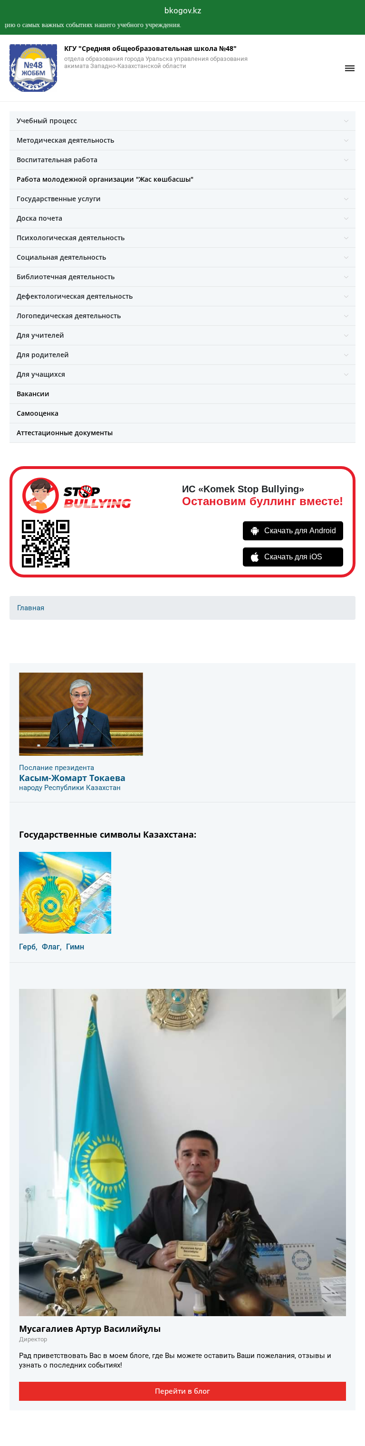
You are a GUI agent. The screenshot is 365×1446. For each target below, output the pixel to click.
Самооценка (37, 413)
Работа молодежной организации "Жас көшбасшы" (105, 179)
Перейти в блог (182, 1391)
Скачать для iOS (293, 557)
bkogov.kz (182, 10)
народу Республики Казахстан (70, 787)
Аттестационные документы (65, 432)
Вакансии (33, 393)
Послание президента (56, 767)
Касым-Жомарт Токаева (72, 777)
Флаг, (52, 946)
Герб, (28, 946)
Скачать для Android (300, 531)
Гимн (75, 946)
